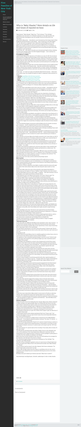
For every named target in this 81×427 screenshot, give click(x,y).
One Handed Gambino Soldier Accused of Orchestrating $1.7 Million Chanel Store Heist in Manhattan (72, 102)
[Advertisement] (37, 14)
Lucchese (5, 27)
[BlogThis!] (18, 377)
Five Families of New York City (6, 7)
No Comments (19, 381)
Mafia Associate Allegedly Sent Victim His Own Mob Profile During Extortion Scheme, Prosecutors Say (73, 82)
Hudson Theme (20, 425)
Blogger (37, 424)
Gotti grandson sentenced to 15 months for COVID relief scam (72, 122)
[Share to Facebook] (20, 377)
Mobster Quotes (6, 22)
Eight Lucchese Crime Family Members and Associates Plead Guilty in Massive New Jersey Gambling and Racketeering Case (73, 52)
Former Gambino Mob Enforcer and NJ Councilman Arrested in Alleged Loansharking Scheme (73, 92)
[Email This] (17, 377)
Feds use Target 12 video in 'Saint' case (30, 80)
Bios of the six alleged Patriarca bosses (29, 79)
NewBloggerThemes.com (33, 425)
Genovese (5, 29)
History (4, 41)
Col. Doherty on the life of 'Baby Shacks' (31, 77)
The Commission (7, 39)
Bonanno (5, 36)
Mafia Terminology (7, 24)
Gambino (5, 31)
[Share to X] (19, 377)
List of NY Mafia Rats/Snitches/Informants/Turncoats (69, 130)
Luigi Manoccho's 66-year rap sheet (31, 76)
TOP (79, 424)
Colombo (5, 34)
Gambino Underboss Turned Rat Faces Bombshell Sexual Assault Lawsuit (73, 113)
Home (4, 14)
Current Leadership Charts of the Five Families (7, 18)
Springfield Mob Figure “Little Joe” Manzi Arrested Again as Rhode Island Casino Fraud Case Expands (73, 63)
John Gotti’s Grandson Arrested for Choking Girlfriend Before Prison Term (73, 73)
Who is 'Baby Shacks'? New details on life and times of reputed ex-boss (35, 26)
